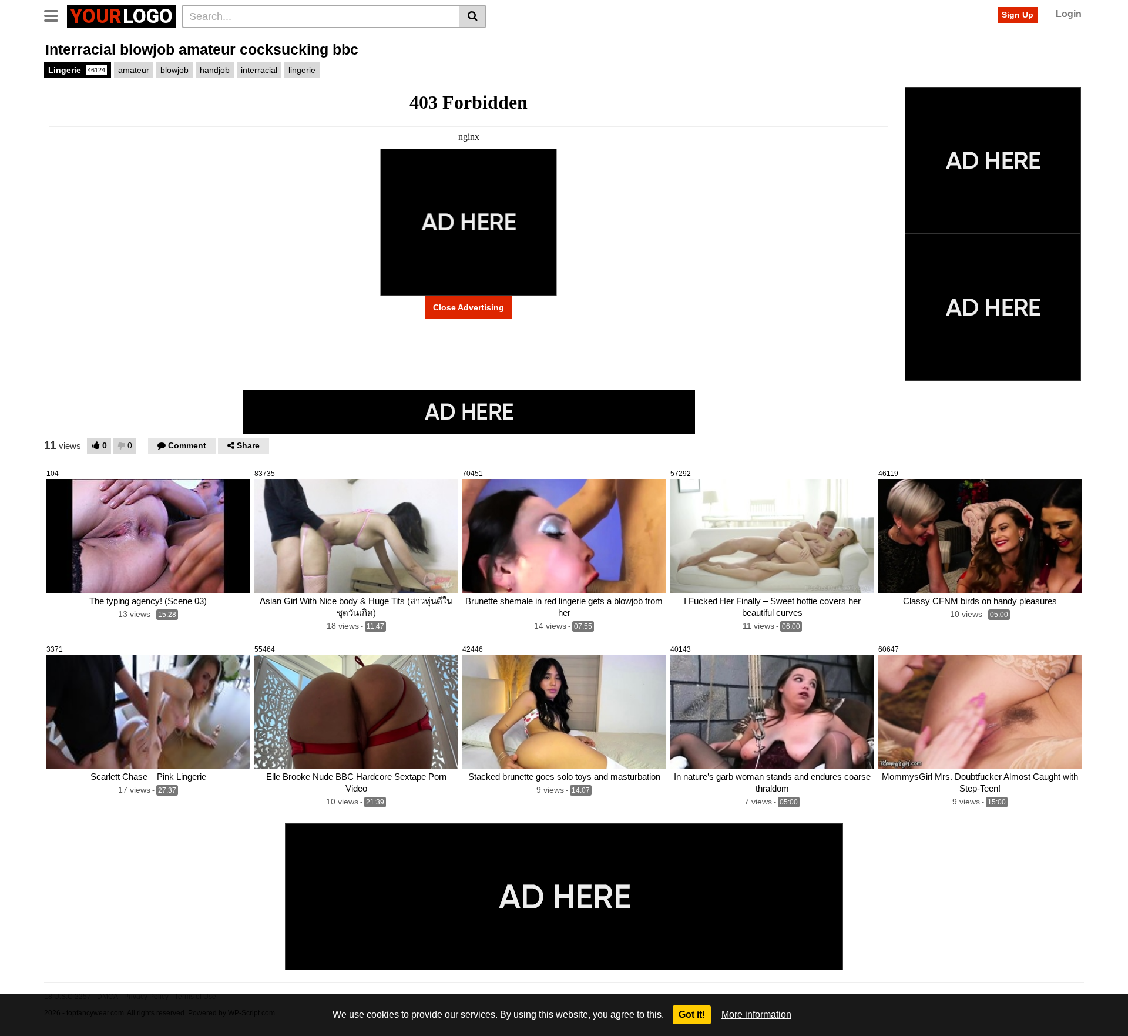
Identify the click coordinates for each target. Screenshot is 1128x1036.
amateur (133, 70)
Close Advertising (468, 307)
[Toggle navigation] (55, 15)
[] (472, 16)
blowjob (174, 70)
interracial (259, 70)
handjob (215, 70)
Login (1069, 14)
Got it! (692, 1015)
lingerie (301, 70)
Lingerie (76, 70)
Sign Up (1017, 14)
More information (756, 1015)
